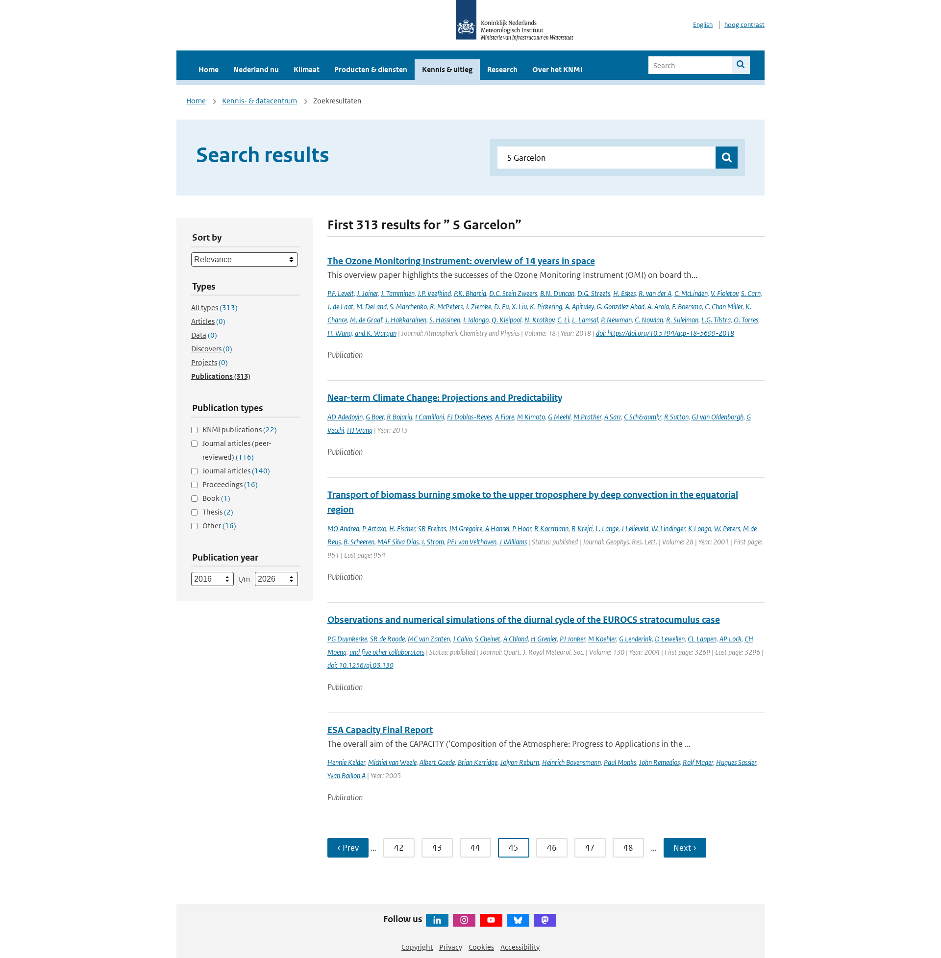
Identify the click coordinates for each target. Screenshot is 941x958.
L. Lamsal (585, 319)
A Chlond (515, 638)
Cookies (481, 947)
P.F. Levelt (340, 293)
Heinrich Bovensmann (571, 762)
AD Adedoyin (345, 416)
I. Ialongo (476, 319)
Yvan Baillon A (346, 775)
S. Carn (751, 293)
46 (552, 847)
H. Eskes (624, 293)
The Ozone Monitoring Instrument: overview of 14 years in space (461, 261)
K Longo (699, 528)
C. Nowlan (649, 319)
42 (399, 847)
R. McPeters (446, 306)
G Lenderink (635, 638)
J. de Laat (340, 306)
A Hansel (497, 528)
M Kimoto (531, 416)
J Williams (513, 541)
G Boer (375, 416)
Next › (684, 847)
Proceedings (230, 484)
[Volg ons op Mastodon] (545, 920)
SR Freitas (432, 528)
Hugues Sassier (736, 762)
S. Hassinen (444, 319)
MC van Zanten (429, 638)
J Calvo (462, 638)
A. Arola (658, 306)
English (703, 25)
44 (475, 847)
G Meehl (559, 416)
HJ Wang (359, 430)
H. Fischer (402, 528)
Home (208, 69)
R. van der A (655, 293)
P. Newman (616, 319)
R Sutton (676, 416)
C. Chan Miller (724, 306)
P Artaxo (374, 528)
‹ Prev (348, 847)
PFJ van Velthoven (471, 541)
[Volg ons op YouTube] (491, 920)
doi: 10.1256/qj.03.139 (360, 665)
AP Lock (730, 638)
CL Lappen (702, 638)
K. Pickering (546, 306)
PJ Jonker (572, 638)
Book (216, 498)
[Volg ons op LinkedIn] (437, 920)
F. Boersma (687, 306)
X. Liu (519, 306)
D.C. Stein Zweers (513, 293)
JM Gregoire (465, 528)
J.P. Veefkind (434, 293)
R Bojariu (399, 416)
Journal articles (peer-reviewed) (237, 450)
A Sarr (612, 416)
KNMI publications (239, 429)
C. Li (563, 319)
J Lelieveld (634, 528)
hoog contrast (744, 25)
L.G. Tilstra (716, 319)
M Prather (587, 416)
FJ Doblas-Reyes (469, 416)
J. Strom (432, 541)
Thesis (217, 511)
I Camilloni (429, 416)
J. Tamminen (398, 293)
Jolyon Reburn (519, 762)
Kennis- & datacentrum (259, 100)
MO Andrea (343, 528)
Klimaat (307, 69)
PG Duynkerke (347, 638)
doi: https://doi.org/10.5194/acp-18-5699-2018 (665, 333)
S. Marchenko (408, 306)
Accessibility (520, 947)
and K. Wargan (375, 333)
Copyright (417, 947)
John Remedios (659, 762)
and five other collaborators (386, 652)
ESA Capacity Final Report (380, 730)
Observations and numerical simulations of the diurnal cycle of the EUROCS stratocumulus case (523, 619)
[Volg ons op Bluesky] (518, 920)
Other (219, 525)
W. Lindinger (668, 528)
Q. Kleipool (506, 319)
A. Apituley (579, 306)
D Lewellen (670, 638)
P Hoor (521, 528)
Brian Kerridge (477, 762)
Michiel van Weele (392, 762)
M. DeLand (371, 306)
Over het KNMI (557, 69)
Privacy (450, 947)
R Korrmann (551, 528)
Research (502, 69)
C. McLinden (691, 293)
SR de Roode (387, 638)
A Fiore (504, 416)
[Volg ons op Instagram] (464, 920)
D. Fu (501, 306)
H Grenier (544, 638)
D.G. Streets (593, 293)
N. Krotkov (539, 319)
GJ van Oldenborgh (717, 416)
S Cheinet (487, 638)
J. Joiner (367, 293)
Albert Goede (437, 762)
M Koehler (602, 638)
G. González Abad (620, 306)
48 (628, 847)
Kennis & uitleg (447, 69)
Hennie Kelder (346, 762)
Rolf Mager (698, 762)
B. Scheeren (359, 541)
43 (437, 847)
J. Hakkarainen (405, 319)
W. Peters (727, 528)
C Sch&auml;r (642, 416)
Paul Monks (620, 762)
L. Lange (607, 528)
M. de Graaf (366, 319)
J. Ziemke (478, 306)
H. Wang (339, 333)
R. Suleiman (682, 319)
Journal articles (236, 470)
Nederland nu (256, 69)
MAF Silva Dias (398, 541)
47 (590, 847)
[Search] (741, 65)
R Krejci (582, 528)
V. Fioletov (724, 293)
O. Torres (746, 319)
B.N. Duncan (557, 293)
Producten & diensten (370, 69)
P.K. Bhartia (470, 293)
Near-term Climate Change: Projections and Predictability (444, 397)
